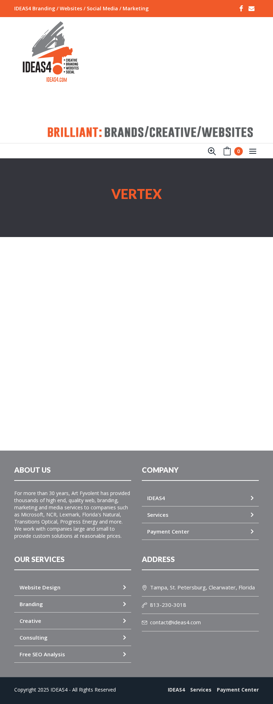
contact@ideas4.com (175, 622)
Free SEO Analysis (42, 654)
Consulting (34, 637)
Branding (31, 604)
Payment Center (168, 531)
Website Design (40, 587)
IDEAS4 (156, 497)
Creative (30, 620)
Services (157, 514)
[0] (227, 152)
